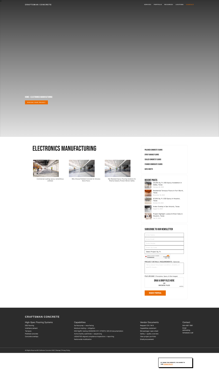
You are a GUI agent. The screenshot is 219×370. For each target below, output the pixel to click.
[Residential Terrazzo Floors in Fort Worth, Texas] (148, 193)
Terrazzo (28, 331)
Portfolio (158, 4)
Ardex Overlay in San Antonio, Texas (166, 206)
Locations (180, 4)
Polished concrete (31, 334)
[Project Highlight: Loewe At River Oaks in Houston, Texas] (148, 216)
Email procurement (147, 339)
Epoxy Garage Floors (152, 154)
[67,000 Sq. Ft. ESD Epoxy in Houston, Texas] (148, 201)
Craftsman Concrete (38, 5)
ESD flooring (29, 325)
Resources (168, 4)
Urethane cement (31, 328)
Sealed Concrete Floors (153, 159)
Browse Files (164, 285)
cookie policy (168, 364)
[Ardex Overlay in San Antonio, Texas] (148, 209)
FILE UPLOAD (164, 281)
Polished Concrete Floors (153, 150)
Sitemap (58, 350)
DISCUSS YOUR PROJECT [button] (36, 102)
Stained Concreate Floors (153, 164)
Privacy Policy (66, 350)
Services (147, 4)
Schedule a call (187, 333)
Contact (190, 4)
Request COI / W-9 (147, 325)
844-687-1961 (187, 325)
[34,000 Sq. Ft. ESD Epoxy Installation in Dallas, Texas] (148, 185)
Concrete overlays (31, 336)
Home (27, 97)
